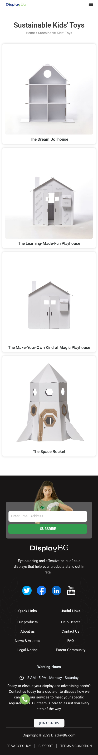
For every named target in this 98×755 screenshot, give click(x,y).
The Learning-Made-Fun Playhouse (49, 243)
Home (30, 33)
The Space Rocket (49, 451)
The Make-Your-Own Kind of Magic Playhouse (49, 347)
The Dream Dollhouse (49, 139)
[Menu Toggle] (90, 4)
